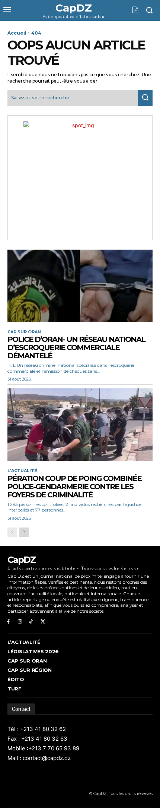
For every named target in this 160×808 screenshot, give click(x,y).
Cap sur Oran (24, 332)
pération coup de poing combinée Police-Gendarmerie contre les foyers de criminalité (74, 486)
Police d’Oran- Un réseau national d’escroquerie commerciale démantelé (76, 347)
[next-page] (24, 532)
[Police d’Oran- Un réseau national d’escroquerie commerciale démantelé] (80, 286)
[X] (43, 622)
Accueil (16, 33)
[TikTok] (31, 622)
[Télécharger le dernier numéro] (130, 10)
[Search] (145, 98)
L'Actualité (22, 470)
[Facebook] (8, 622)
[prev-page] (12, 532)
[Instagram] (20, 622)
